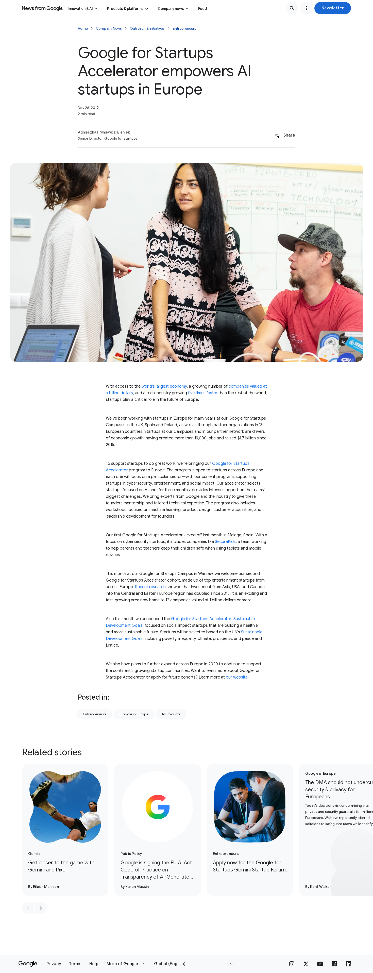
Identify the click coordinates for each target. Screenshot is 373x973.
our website (237, 677)
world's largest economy (164, 386)
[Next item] (41, 908)
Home (83, 28)
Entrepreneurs (184, 28)
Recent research (150, 586)
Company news (171, 8)
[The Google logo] (27, 964)
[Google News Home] (42, 8)
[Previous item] (28, 908)
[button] (332, 8)
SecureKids (225, 541)
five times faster (202, 392)
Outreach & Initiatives (147, 28)
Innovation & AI (80, 8)
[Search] (292, 8)
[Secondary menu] (306, 8)
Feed (202, 8)
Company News (109, 28)
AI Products (171, 714)
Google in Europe (134, 714)
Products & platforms (125, 8)
